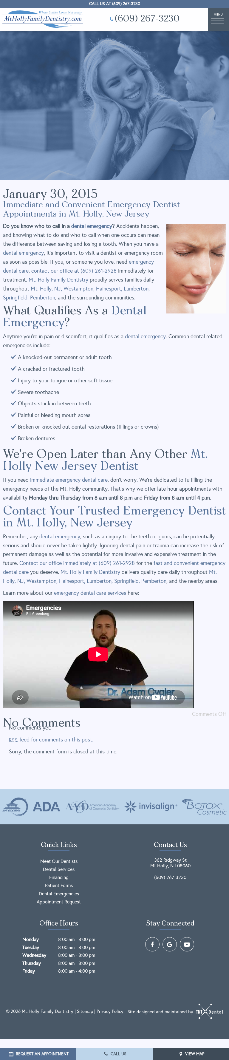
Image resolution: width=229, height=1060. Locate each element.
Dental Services (59, 869)
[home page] (42, 19)
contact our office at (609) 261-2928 (74, 271)
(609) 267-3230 (147, 19)
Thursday (31, 963)
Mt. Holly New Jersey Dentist (105, 461)
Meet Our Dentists (59, 861)
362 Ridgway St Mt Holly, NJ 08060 (170, 863)
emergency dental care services (90, 593)
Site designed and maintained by (161, 1011)
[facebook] (152, 944)
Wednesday (34, 955)
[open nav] (218, 19)
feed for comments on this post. (51, 739)
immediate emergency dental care (69, 480)
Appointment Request (59, 902)
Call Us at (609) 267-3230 (114, 3)
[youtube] (187, 944)
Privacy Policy (110, 1011)
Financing (59, 877)
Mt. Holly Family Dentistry (58, 279)
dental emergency (23, 253)
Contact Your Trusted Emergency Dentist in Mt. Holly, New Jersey (114, 517)
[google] (170, 944)
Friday (28, 971)
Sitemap (85, 1011)
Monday (30, 939)
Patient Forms (59, 885)
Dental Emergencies (59, 894)
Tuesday (30, 947)
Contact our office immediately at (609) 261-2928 (77, 563)
